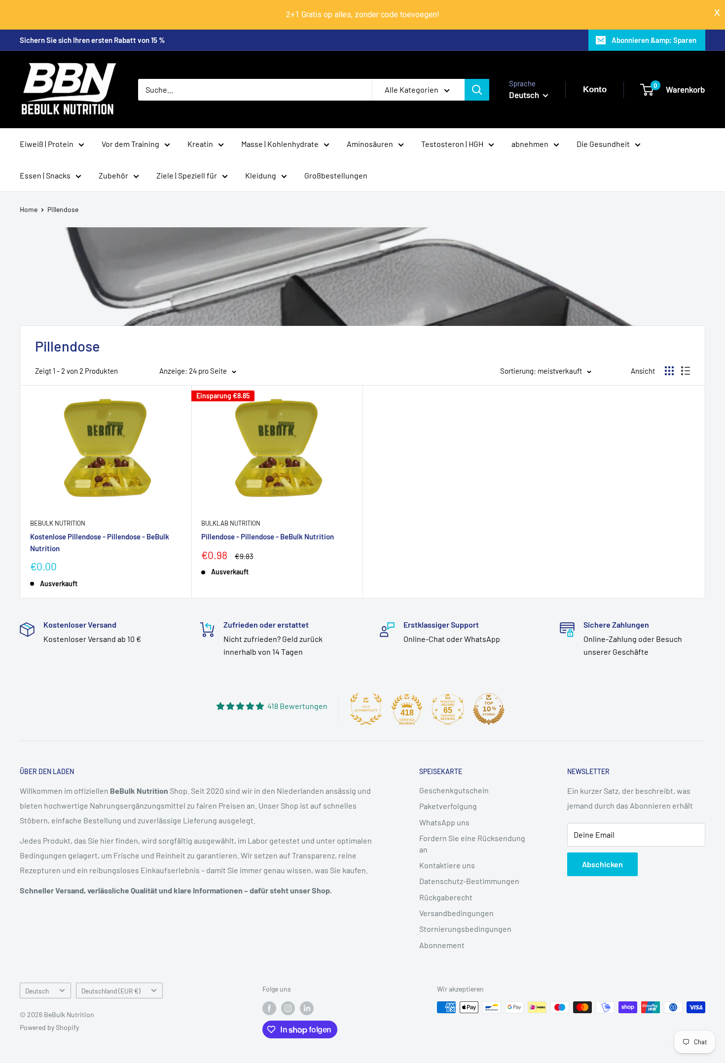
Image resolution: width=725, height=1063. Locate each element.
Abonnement (442, 945)
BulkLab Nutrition (230, 523)
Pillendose (62, 209)
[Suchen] (477, 90)
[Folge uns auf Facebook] (269, 1008)
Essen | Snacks (45, 175)
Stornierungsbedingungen (465, 928)
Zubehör (113, 175)
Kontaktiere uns (447, 865)
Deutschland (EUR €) (111, 991)
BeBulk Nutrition (57, 523)
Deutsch (37, 991)
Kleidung (260, 175)
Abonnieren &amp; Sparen (654, 39)
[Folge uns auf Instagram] (288, 1008)
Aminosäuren (370, 143)
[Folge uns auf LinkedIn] (307, 1008)
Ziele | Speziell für (186, 175)
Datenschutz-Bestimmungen (469, 881)
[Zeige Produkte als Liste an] (685, 370)
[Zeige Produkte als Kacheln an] (669, 370)
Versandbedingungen (456, 913)
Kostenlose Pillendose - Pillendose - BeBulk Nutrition (99, 542)
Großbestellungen (335, 175)
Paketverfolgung (448, 806)
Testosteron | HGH (452, 143)
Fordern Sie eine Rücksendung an (472, 843)
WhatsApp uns (444, 822)
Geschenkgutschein (454, 790)
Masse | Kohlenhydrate (280, 143)
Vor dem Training (130, 143)
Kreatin (200, 143)
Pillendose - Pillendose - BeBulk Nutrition (267, 536)
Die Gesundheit (603, 143)
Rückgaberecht (445, 897)
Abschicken (602, 864)
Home (28, 209)
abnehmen (529, 143)
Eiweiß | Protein (46, 143)
